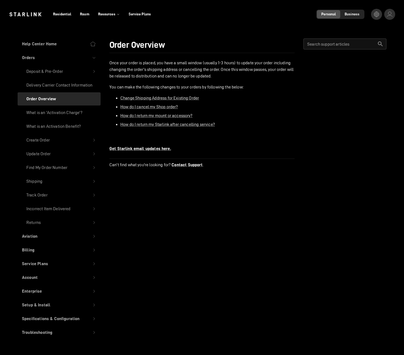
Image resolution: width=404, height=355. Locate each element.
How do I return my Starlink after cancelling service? (167, 124)
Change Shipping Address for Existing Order (159, 98)
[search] (380, 43)
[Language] (376, 14)
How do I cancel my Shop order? (149, 106)
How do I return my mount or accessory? (156, 115)
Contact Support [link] (187, 165)
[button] (59, 57)
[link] (25, 14)
